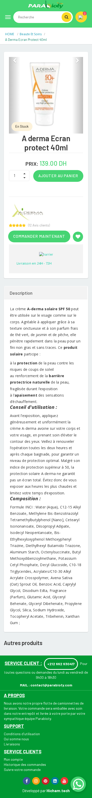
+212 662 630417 (61, 664)
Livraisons (12, 744)
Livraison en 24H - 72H (34, 263)
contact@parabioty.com (51, 685)
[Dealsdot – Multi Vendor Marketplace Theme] (46, 4)
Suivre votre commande (22, 769)
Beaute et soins (31, 34)
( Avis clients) (39, 225)
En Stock (22, 126)
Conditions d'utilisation (22, 734)
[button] (14, 95)
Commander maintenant (39, 236)
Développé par (34, 790)
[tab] (46, 293)
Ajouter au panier (58, 175)
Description (21, 293)
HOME (10, 34)
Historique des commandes (25, 764)
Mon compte (13, 759)
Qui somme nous (16, 739)
